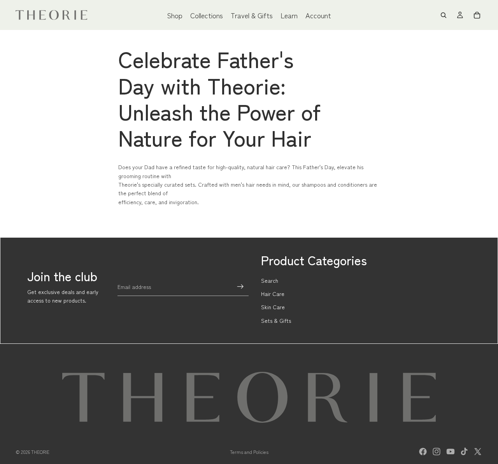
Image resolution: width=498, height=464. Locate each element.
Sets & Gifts (276, 320)
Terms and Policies (249, 451)
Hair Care (272, 294)
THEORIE (40, 451)
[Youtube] (450, 451)
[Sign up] (240, 286)
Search (269, 280)
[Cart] (477, 15)
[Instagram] (436, 451)
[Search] (443, 15)
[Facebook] (423, 451)
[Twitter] (477, 451)
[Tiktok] (464, 451)
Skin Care (273, 307)
